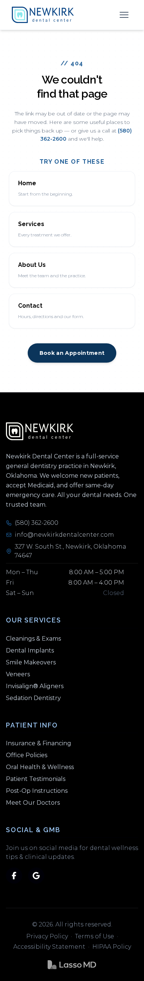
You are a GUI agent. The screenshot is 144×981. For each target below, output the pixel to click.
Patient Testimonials (35, 778)
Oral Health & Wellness (40, 767)
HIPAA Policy (111, 946)
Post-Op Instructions (37, 790)
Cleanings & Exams (33, 638)
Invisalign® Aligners (35, 686)
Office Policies (26, 755)
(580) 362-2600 (36, 522)
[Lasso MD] (72, 964)
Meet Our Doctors (33, 802)
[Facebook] (14, 875)
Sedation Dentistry (33, 698)
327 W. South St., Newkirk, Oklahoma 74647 (70, 551)
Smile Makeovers (31, 662)
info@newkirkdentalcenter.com (64, 534)
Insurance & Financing (38, 743)
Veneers (18, 674)
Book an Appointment (72, 353)
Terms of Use (94, 936)
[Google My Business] (36, 875)
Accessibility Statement (49, 946)
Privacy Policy (47, 936)
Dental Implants (30, 650)
